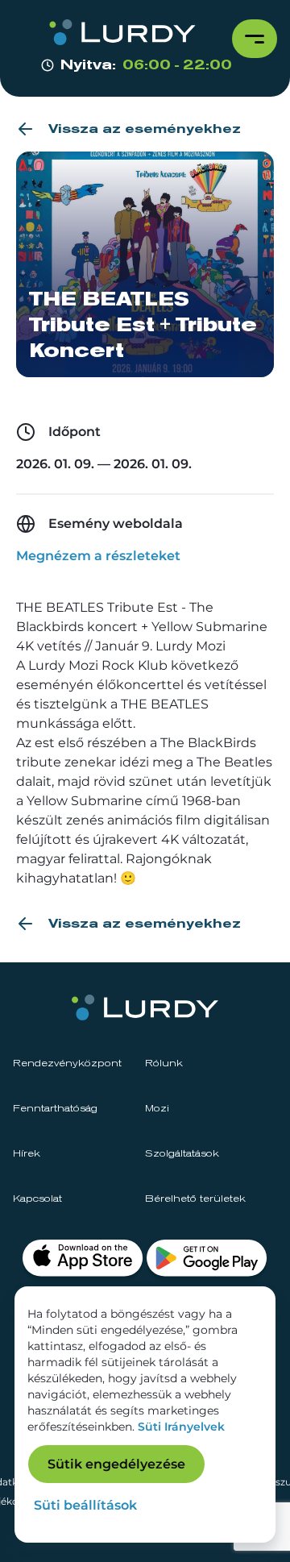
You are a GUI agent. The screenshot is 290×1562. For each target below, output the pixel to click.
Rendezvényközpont (67, 1064)
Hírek (26, 1154)
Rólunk (164, 1064)
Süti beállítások (85, 1505)
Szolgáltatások (182, 1154)
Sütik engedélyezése (116, 1464)
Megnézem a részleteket (98, 555)
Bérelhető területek (195, 1199)
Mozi (157, 1109)
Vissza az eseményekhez (144, 129)
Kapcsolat (37, 1199)
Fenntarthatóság (55, 1109)
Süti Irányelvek (181, 1426)
